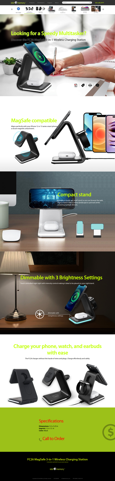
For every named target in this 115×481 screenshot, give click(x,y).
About (56, 2)
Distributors (41, 2)
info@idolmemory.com (65, 478)
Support (49, 2)
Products (31, 2)
